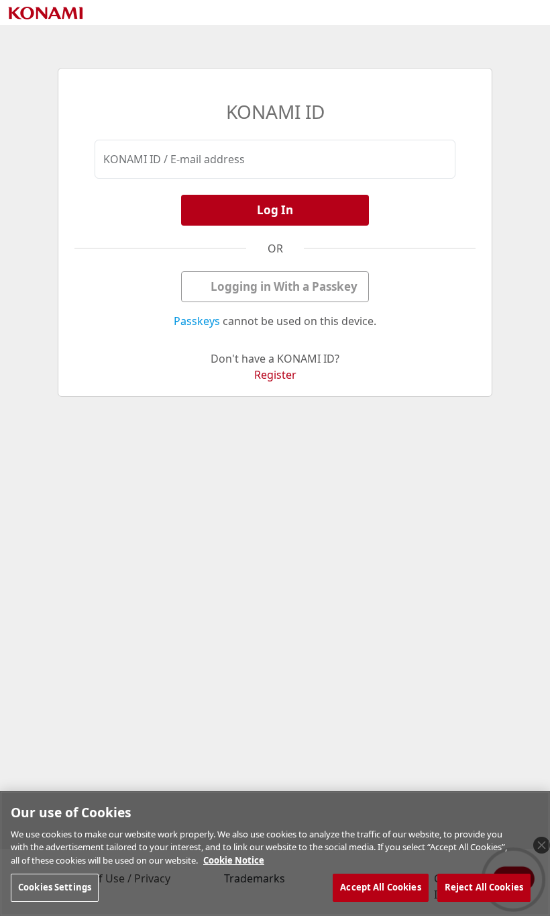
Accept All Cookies (380, 887)
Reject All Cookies (484, 887)
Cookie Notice (233, 860)
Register (275, 374)
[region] (275, 853)
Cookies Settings (54, 887)
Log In (275, 210)
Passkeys (197, 321)
